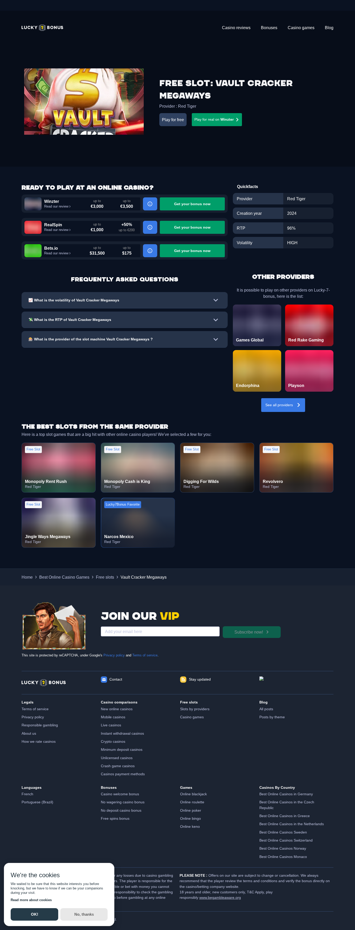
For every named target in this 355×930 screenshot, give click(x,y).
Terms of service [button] (35, 709)
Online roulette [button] (192, 802)
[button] (42, 27)
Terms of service (144, 655)
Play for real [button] (214, 119)
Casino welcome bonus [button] (120, 794)
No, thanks (84, 914)
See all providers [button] (279, 405)
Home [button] (27, 577)
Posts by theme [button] (272, 717)
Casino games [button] (192, 717)
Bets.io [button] (51, 248)
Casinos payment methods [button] (123, 774)
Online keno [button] (190, 826)
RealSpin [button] (53, 224)
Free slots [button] (105, 577)
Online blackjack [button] (193, 794)
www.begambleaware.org (220, 897)
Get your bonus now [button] (192, 204)
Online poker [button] (190, 810)
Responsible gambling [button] (40, 725)
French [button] (27, 794)
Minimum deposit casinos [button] (121, 749)
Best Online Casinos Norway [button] (282, 848)
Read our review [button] (56, 206)
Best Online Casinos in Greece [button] (284, 816)
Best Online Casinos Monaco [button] (283, 857)
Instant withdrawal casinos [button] (122, 733)
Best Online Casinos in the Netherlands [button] (291, 824)
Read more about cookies (31, 900)
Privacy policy (114, 655)
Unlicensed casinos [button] (117, 758)
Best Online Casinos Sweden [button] (283, 832)
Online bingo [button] (190, 818)
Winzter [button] (51, 201)
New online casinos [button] (117, 709)
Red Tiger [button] (187, 106)
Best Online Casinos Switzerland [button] (286, 840)
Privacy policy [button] (33, 717)
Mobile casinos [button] (113, 717)
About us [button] (29, 733)
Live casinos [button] (111, 725)
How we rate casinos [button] (39, 741)
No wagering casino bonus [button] (122, 802)
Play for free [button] (173, 119)
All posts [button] (266, 709)
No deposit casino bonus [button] (121, 810)
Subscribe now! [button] (248, 632)
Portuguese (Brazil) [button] (37, 802)
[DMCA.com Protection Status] (296, 682)
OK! (34, 914)
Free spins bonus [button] (115, 818)
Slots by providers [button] (194, 709)
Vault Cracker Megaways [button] (144, 577)
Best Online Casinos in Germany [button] (286, 794)
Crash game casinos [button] (118, 766)
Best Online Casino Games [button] (64, 577)
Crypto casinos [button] (113, 741)
